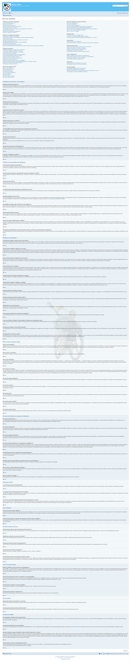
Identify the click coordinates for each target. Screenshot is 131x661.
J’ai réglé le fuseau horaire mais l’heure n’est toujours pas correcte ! (15, 39)
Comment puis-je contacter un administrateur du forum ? (77, 71)
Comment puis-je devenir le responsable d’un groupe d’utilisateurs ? (79, 27)
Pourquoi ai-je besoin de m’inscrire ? (9, 22)
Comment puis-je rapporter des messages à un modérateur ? (14, 60)
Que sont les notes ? (7, 74)
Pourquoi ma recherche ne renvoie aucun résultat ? (76, 47)
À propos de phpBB (7, 619)
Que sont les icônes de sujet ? (8, 77)
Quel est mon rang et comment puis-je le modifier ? (12, 44)
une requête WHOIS (118, 633)
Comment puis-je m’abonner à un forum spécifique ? (76, 57)
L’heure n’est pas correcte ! (8, 38)
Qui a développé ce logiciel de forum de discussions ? (76, 68)
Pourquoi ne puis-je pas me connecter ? (10, 27)
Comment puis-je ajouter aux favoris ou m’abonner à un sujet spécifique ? (80, 56)
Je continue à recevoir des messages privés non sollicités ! (78, 36)
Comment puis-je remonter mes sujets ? (10, 63)
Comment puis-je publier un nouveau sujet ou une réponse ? (14, 49)
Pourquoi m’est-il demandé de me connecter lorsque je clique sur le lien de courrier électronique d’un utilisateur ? (23, 45)
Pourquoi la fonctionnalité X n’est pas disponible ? (76, 69)
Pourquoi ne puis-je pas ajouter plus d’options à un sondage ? (14, 54)
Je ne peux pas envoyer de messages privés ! (75, 35)
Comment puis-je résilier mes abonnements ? (75, 58)
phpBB (62, 656)
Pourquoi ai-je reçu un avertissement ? (10, 59)
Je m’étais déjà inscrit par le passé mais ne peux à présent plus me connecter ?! (17, 28)
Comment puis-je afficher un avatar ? (9, 43)
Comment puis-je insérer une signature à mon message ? (13, 52)
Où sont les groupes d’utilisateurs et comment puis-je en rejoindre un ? (80, 26)
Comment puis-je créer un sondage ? (10, 53)
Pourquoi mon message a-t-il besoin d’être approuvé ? (13, 62)
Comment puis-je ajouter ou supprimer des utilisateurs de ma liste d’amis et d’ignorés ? (82, 42)
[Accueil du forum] (7, 7)
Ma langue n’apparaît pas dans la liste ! (10, 41)
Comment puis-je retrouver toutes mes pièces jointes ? (77, 64)
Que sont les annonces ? (7, 73)
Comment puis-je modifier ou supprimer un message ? (13, 50)
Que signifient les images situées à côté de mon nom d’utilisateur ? (15, 42)
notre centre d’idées (75, 626)
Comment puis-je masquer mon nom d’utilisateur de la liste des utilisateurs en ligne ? (18, 37)
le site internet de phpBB (54, 198)
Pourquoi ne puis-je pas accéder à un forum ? (11, 56)
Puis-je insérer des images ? (8, 71)
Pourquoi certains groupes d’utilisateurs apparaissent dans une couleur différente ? (82, 28)
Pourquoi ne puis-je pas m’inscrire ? (9, 25)
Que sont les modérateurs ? (72, 24)
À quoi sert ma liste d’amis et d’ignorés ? (74, 41)
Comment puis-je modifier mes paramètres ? (11, 36)
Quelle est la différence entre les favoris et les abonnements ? (78, 55)
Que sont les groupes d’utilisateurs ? (73, 25)
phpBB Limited (36, 618)
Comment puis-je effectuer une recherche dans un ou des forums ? (79, 46)
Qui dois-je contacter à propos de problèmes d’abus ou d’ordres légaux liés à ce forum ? (83, 70)
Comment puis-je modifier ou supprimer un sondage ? (13, 55)
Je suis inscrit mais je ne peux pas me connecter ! (12, 26)
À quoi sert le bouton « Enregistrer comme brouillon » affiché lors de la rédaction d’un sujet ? (20, 61)
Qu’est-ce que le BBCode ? (8, 67)
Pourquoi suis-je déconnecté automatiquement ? (12, 31)
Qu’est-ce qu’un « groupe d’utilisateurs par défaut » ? (76, 29)
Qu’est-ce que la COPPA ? (8, 24)
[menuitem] (10, 13)
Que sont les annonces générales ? (9, 72)
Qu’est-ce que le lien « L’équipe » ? (73, 31)
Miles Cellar (71, 657)
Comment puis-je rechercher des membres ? (75, 50)
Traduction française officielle (63, 657)
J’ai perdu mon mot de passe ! (8, 29)
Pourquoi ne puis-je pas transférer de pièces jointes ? (12, 57)
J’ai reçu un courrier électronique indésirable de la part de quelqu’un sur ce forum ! (82, 37)
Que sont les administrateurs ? (72, 22)
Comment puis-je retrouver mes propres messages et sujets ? (78, 51)
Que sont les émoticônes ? (8, 70)
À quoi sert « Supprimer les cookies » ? (10, 32)
